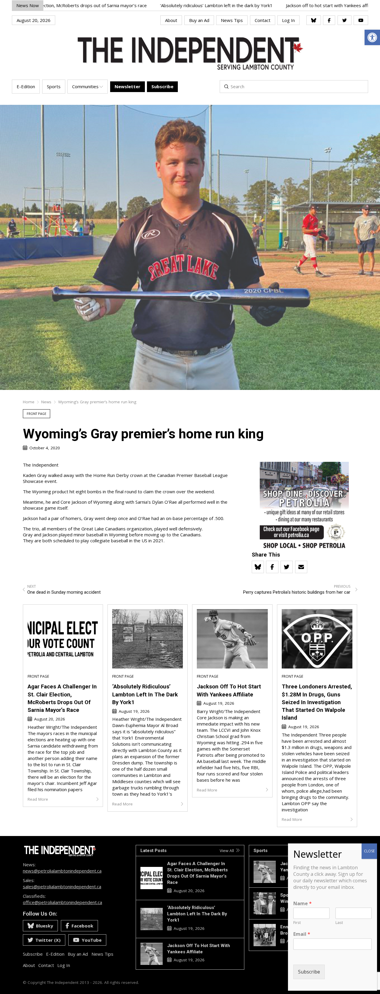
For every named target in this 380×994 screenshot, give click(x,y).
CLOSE (369, 851)
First (297, 922)
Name (302, 903)
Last (339, 922)
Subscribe (309, 972)
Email (301, 934)
